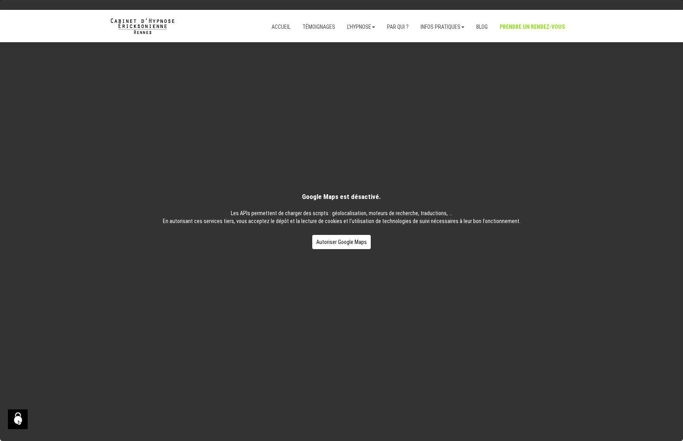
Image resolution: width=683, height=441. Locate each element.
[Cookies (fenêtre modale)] (18, 419)
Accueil (281, 27)
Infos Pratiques (440, 27)
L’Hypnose (359, 27)
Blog (482, 27)
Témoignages (318, 27)
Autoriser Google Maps (341, 242)
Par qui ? (398, 27)
